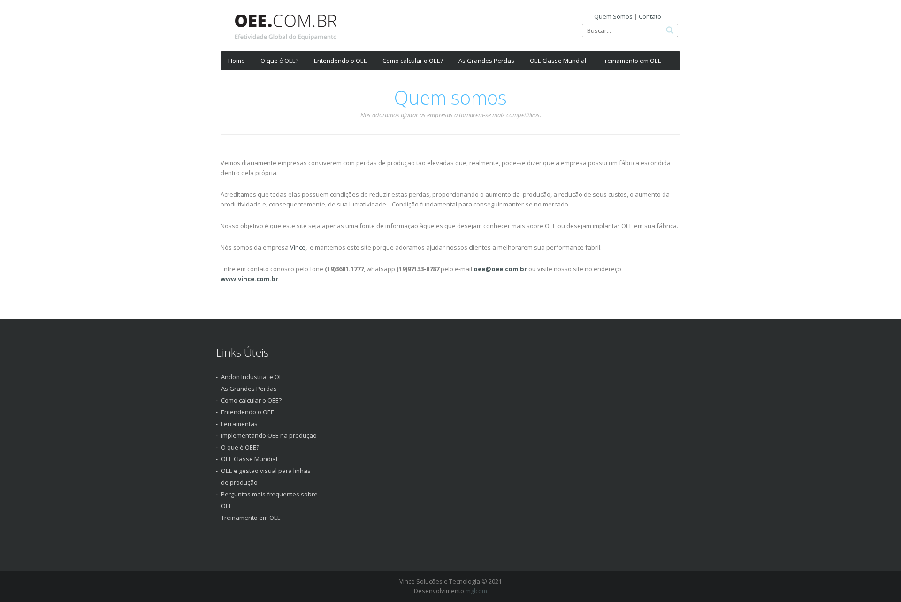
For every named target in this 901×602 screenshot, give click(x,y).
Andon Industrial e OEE (253, 377)
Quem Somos (613, 16)
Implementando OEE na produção (269, 435)
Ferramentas (239, 423)
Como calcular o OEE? (412, 60)
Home (236, 60)
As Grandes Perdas (486, 60)
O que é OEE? (279, 60)
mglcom (476, 591)
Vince (297, 247)
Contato (650, 16)
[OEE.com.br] (286, 30)
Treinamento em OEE (631, 60)
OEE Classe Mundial (558, 60)
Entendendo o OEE (340, 60)
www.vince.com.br (249, 278)
